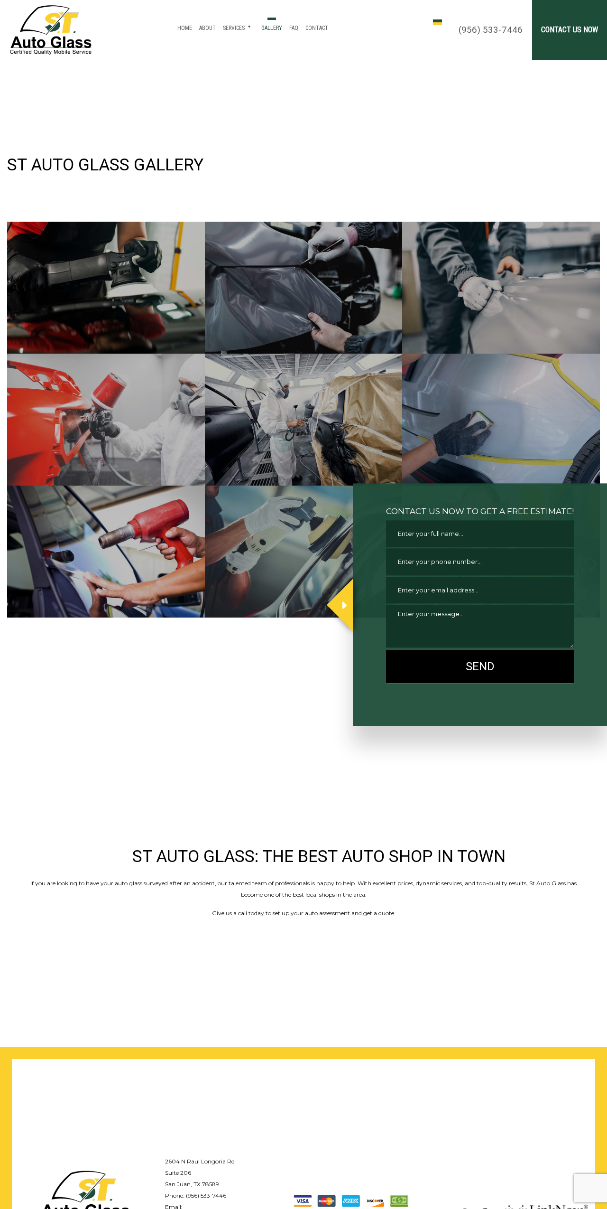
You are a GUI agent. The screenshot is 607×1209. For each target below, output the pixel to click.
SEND (480, 666)
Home (184, 28)
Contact (316, 28)
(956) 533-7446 (491, 29)
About (207, 28)
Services (234, 28)
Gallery (271, 28)
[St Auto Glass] (84, 1196)
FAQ (293, 28)
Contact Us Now (569, 29)
